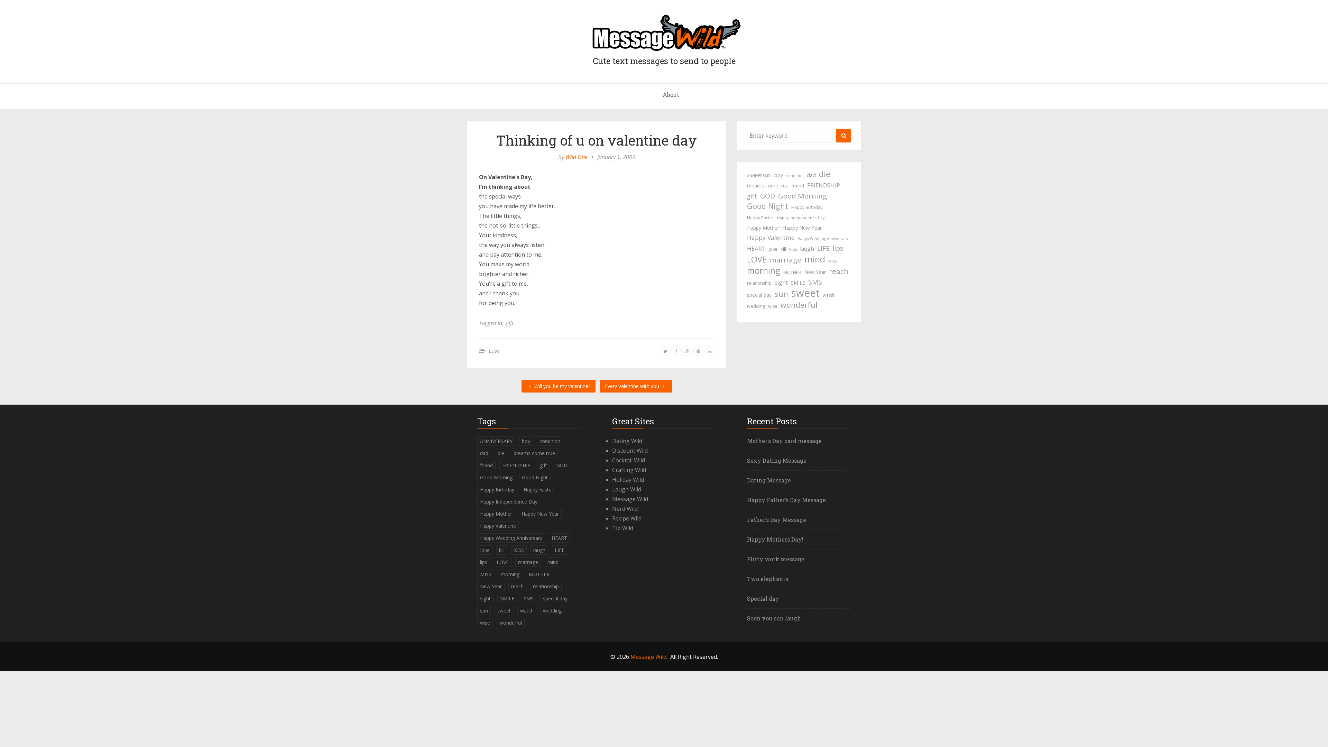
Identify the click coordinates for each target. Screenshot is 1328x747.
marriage (785, 260)
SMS (815, 282)
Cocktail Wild (628, 460)
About (671, 94)
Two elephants (767, 578)
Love (494, 350)
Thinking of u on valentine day (596, 140)
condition (795, 175)
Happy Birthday (806, 207)
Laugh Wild (626, 489)
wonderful (799, 305)
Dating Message (769, 480)
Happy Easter (760, 218)
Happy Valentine (770, 237)
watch (829, 295)
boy (778, 175)
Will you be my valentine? (561, 386)
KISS (793, 249)
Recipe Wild (627, 518)
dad (811, 175)
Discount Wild (630, 450)
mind (814, 259)
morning (763, 271)
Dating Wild (627, 441)
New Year (815, 272)
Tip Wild (622, 528)
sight (781, 282)
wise (772, 306)
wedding (756, 306)
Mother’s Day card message (784, 440)
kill (783, 248)
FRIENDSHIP (823, 185)
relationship (759, 283)
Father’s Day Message (776, 519)
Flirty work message (775, 559)
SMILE (798, 282)
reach (838, 271)
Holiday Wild (628, 479)
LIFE (823, 248)
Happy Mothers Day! (775, 539)
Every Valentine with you (633, 386)
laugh (807, 248)
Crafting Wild (629, 470)
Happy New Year (802, 227)
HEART (756, 248)
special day (759, 295)
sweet (805, 293)
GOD (767, 196)
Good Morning (802, 196)
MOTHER (792, 272)
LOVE (757, 259)
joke (773, 249)
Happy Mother (763, 227)
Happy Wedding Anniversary (822, 238)
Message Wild (630, 499)
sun (781, 294)
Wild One (576, 157)
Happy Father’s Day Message (786, 500)
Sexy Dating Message (776, 460)
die (824, 174)
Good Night (767, 206)
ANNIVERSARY (759, 175)
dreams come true (767, 185)
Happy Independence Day (800, 217)
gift (510, 323)
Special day (763, 598)
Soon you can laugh (774, 618)
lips (837, 248)
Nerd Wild (625, 509)
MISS (832, 261)
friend (798, 186)
